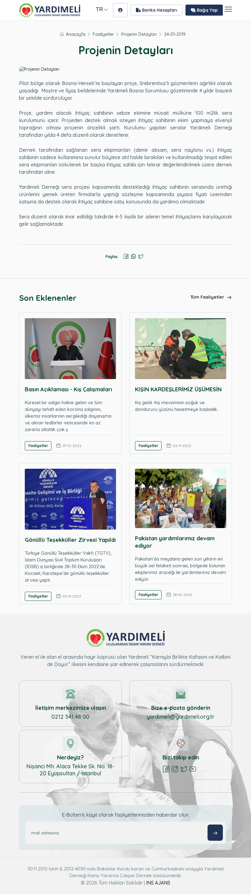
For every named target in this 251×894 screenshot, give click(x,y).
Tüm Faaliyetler (207, 297)
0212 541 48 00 (70, 716)
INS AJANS (158, 883)
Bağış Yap (207, 10)
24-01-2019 (174, 34)
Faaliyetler (103, 34)
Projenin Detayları (139, 34)
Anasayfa (75, 34)
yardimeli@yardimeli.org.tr (181, 716)
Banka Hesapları (159, 10)
